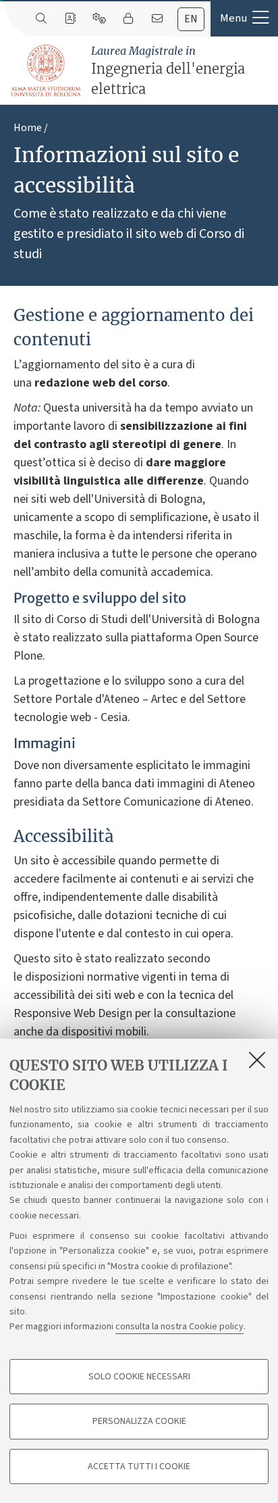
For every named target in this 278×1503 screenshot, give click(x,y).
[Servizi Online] (98, 19)
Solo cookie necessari (139, 1376)
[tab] (190, 19)
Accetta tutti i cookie (139, 1466)
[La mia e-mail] (156, 19)
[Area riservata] (127, 19)
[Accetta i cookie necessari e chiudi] (257, 1059)
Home (27, 127)
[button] (244, 18)
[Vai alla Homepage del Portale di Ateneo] (46, 71)
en (191, 18)
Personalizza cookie (139, 1421)
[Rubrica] (69, 19)
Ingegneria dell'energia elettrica (168, 70)
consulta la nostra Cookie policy (179, 1326)
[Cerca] (40, 19)
